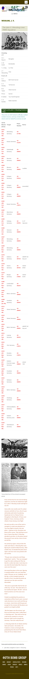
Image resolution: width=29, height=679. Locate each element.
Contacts (15, 665)
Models (20, 665)
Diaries (4, 665)
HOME (4, 662)
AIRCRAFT (9, 662)
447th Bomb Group (14, 657)
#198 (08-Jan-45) (3, 301)
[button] (14, 13)
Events (9, 665)
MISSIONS (24, 662)
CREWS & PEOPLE (16, 662)
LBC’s (16, 667)
